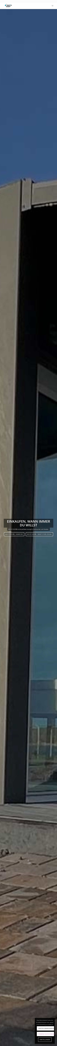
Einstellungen (45, 1039)
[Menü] (52, 6)
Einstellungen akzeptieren (46, 1028)
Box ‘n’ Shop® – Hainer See (14, 534)
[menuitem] (52, 6)
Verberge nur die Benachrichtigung (46, 1034)
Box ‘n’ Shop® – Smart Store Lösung (39, 534)
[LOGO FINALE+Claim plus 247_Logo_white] (8, 5)
